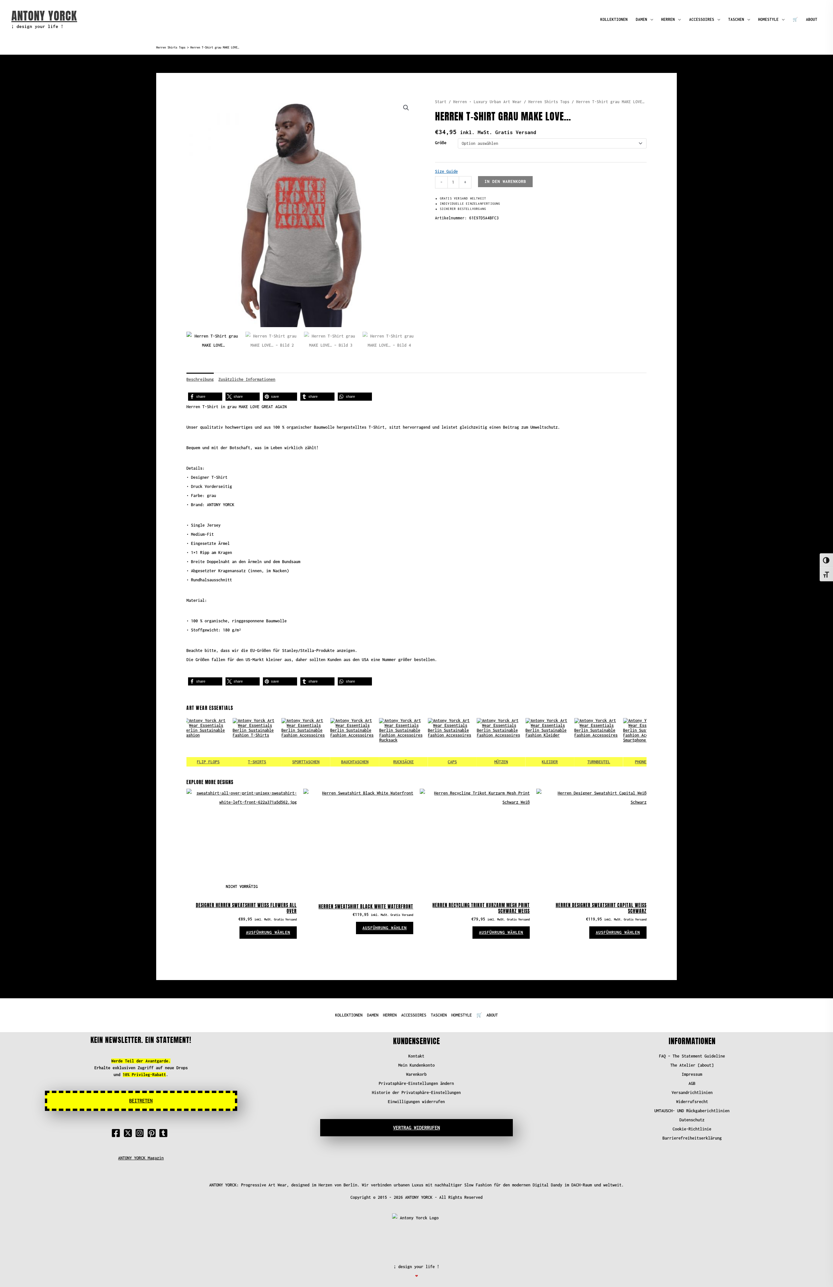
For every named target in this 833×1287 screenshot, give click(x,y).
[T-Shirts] (234, 742)
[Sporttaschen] (282, 742)
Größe (440, 142)
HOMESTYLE (768, 19)
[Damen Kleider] (526, 742)
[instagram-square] (141, 1133)
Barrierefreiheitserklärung (692, 1138)
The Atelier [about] (692, 1065)
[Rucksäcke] (380, 742)
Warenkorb (416, 1074)
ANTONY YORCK (44, 15)
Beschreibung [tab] (200, 379)
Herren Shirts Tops (170, 47)
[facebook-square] (117, 1133)
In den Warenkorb (505, 181)
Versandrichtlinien (692, 1092)
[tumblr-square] (165, 1133)
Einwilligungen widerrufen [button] (416, 1101)
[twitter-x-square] (129, 1133)
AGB (692, 1083)
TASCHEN (736, 19)
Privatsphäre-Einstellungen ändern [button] (416, 1083)
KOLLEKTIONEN (614, 19)
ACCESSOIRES (701, 19)
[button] (406, 108)
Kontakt (416, 1056)
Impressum (692, 1074)
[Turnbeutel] (575, 742)
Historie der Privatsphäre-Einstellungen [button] (416, 1092)
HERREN (668, 19)
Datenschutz (691, 1119)
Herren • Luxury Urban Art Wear (487, 102)
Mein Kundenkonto (416, 1065)
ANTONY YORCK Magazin (141, 1158)
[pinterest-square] (153, 1133)
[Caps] (429, 742)
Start (440, 102)
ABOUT (811, 19)
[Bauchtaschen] (331, 742)
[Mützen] (478, 742)
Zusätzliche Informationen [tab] (246, 379)
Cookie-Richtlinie (692, 1129)
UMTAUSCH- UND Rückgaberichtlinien (692, 1110)
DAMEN (641, 19)
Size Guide (446, 171)
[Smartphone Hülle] (624, 742)
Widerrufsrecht (692, 1101)
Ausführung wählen (268, 932)
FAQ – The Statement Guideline (692, 1056)
